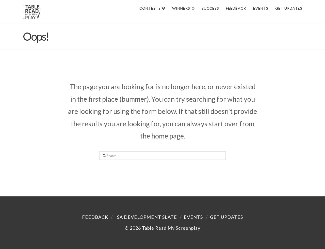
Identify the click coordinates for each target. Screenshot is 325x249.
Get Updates (226, 217)
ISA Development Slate (146, 217)
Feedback (95, 217)
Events (193, 217)
